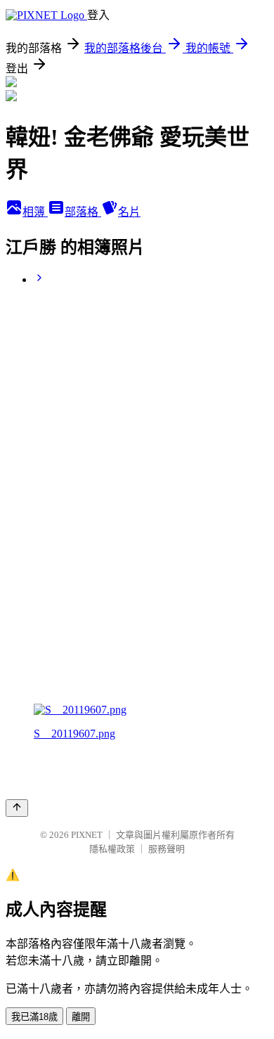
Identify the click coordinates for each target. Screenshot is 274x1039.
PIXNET (87, 835)
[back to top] (17, 808)
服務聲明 (166, 849)
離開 (81, 1017)
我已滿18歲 (34, 1017)
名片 (129, 212)
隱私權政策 (112, 849)
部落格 (83, 212)
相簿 (35, 212)
